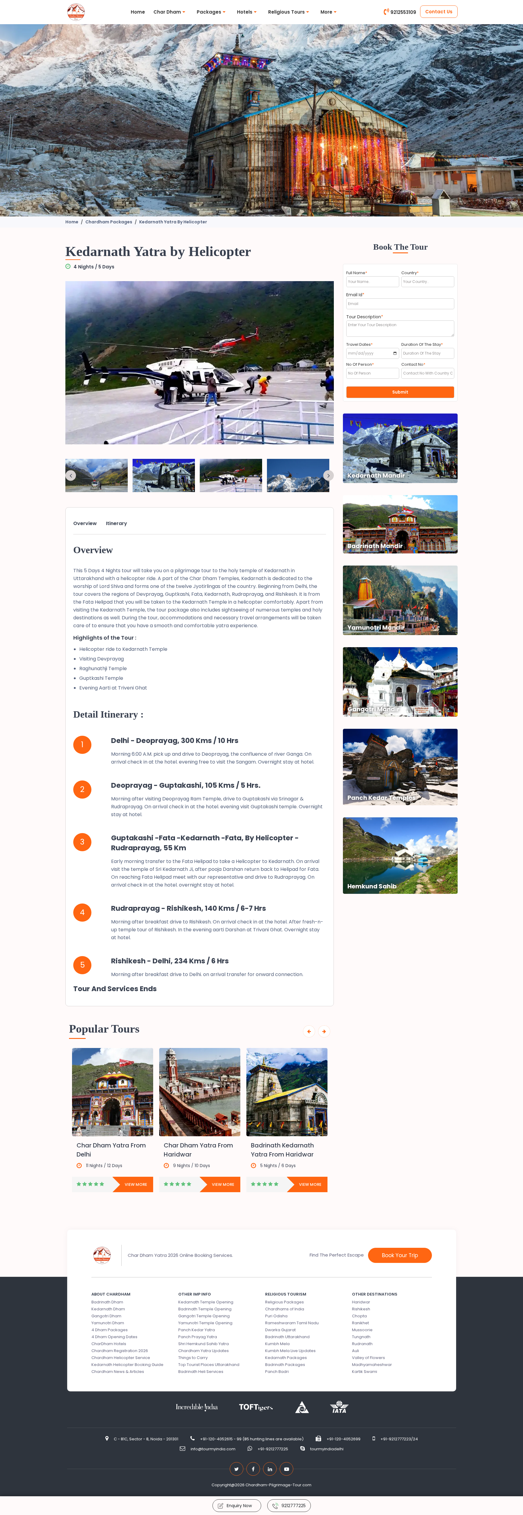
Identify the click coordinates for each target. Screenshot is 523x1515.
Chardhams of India (284, 1309)
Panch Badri (277, 1371)
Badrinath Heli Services (200, 1371)
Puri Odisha (276, 1316)
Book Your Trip (400, 1255)
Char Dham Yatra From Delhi (111, 1150)
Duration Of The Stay (422, 344)
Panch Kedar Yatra (196, 1330)
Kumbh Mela (277, 1344)
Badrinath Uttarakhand (287, 1337)
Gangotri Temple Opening (204, 1316)
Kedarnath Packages (286, 1358)
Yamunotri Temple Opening (205, 1323)
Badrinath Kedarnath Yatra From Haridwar (282, 1150)
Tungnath (361, 1337)
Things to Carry (193, 1358)
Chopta (359, 1316)
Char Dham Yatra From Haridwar (198, 1150)
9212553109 (403, 12)
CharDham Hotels (108, 1344)
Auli (355, 1351)
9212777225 (293, 1506)
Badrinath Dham (107, 1302)
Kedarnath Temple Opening (205, 1302)
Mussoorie (362, 1330)
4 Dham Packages (109, 1330)
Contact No (413, 364)
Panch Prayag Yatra (197, 1337)
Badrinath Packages (285, 1364)
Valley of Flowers (368, 1358)
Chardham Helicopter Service (120, 1358)
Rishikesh (361, 1309)
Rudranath (362, 1344)
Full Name (356, 273)
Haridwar (361, 1302)
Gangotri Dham (106, 1316)
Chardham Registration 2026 (119, 1351)
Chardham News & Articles (117, 1371)
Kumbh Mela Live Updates (290, 1351)
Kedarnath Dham (108, 1309)
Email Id (355, 295)
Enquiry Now (239, 1506)
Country (410, 273)
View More (136, 1184)
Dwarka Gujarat (280, 1330)
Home (138, 12)
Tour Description (364, 317)
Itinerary (116, 523)
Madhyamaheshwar (372, 1364)
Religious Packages (284, 1302)
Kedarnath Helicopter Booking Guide (127, 1364)
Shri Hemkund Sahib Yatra (203, 1344)
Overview (85, 523)
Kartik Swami (364, 1371)
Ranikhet (360, 1323)
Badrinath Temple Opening (205, 1309)
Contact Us (438, 11)
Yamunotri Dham (107, 1323)
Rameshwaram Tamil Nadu (292, 1323)
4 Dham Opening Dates (114, 1337)
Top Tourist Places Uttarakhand (208, 1364)
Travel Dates (359, 344)
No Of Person (360, 364)
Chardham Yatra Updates (203, 1351)
